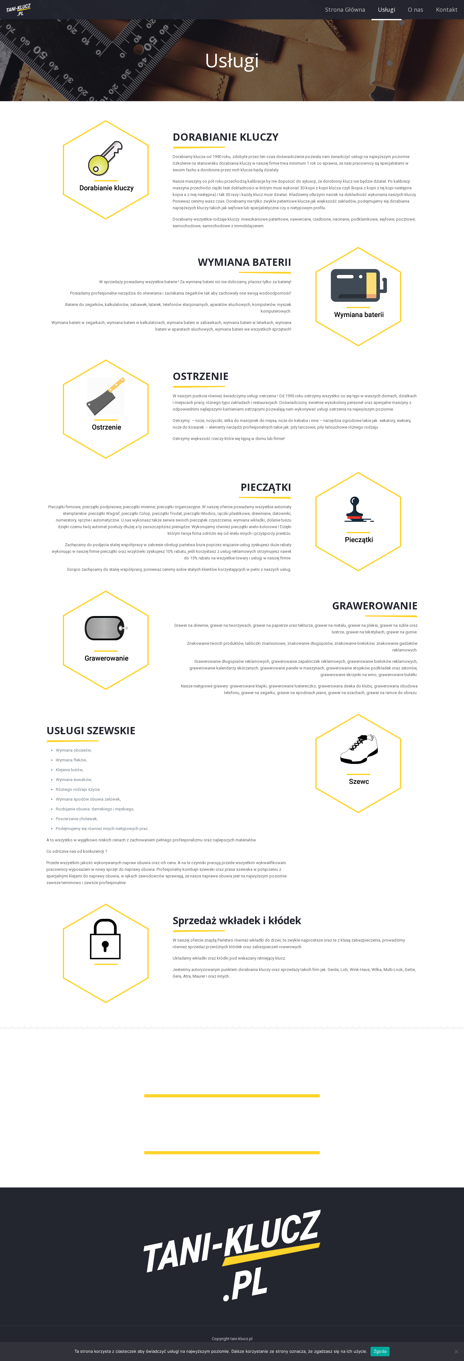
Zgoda (380, 1351)
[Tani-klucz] (18, 9)
